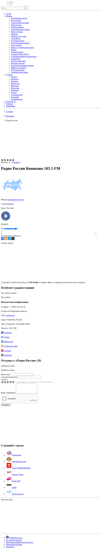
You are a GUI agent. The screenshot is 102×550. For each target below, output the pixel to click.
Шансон (14, 34)
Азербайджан (16, 99)
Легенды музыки (18, 61)
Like (99, 234)
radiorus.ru (10, 315)
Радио (8, 14)
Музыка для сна (18, 63)
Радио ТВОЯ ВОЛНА (21, 468)
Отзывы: (16, 162)
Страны (9, 74)
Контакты (10, 547)
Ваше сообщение (8, 393)
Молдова (15, 86)
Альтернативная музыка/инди (23, 56)
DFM (14, 487)
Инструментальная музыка (22, 65)
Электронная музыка (20, 23)
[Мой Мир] (9, 238)
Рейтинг (9, 104)
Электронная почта (9, 377)
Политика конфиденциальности (19, 542)
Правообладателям (14, 544)
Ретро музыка (17, 32)
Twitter (7, 337)
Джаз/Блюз (15, 38)
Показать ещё (6, 499)
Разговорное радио (19, 18)
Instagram (8, 355)
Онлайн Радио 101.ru (20, 54)
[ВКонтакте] (2, 238)
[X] (12, 238)
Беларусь (15, 79)
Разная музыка (17, 52)
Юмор (13, 50)
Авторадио (16, 455)
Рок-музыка (16, 20)
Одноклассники (11, 346)
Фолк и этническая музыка (22, 47)
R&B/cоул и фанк (18, 68)
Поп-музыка (16, 25)
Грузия (14, 92)
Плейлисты (11, 101)
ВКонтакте (8, 342)
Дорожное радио (19, 461)
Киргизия (15, 88)
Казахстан (15, 83)
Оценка (4, 380)
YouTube (7, 351)
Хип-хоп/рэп (16, 45)
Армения (15, 90)
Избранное (10, 106)
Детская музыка (18, 70)
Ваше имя (5, 374)
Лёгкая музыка (17, 27)
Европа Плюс (18, 474)
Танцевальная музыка (20, 29)
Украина (14, 81)
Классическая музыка (20, 43)
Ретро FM (16, 481)
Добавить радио (15, 538)
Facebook (8, 333)
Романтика (15, 59)
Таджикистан (16, 95)
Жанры (9, 16)
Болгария (15, 97)
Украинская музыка (19, 72)
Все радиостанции (14, 540)
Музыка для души (18, 36)
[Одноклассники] (5, 238)
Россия (14, 77)
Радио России (18, 494)
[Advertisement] (51, 141)
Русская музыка (17, 41)
